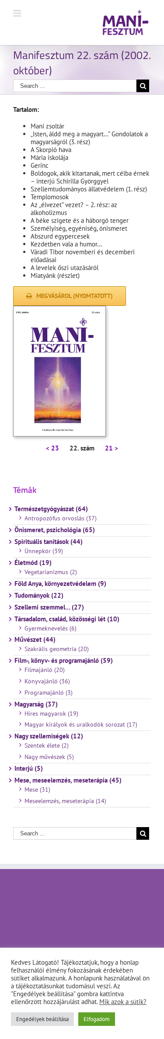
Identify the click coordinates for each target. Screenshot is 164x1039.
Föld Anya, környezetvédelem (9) (60, 584)
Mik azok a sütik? (123, 1001)
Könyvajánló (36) (47, 681)
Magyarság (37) (36, 704)
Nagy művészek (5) (49, 757)
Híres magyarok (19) (51, 713)
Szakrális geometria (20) (56, 649)
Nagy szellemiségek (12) (48, 736)
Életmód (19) (33, 563)
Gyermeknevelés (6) (50, 628)
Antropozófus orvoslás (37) (60, 518)
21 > (111, 448)
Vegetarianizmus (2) (50, 572)
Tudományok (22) (38, 595)
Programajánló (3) (48, 692)
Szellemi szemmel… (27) (49, 607)
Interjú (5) (28, 768)
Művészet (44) (35, 640)
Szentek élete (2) (46, 745)
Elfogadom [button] (97, 1019)
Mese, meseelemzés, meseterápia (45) (68, 780)
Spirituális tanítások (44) (48, 542)
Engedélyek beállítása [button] (42, 1019)
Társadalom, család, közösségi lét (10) (66, 619)
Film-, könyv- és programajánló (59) (63, 661)
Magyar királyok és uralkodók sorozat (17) (80, 724)
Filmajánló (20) (44, 670)
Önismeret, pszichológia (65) (54, 530)
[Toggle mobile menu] (17, 13)
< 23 (52, 448)
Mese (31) (37, 789)
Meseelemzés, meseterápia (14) (65, 801)
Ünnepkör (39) (43, 551)
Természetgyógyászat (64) (51, 509)
